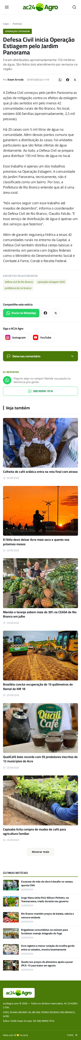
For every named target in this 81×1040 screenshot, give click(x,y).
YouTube (45, 337)
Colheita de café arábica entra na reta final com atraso (40, 472)
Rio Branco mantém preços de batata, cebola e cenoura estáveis (47, 915)
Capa (6, 23)
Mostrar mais (40, 852)
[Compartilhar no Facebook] (67, 80)
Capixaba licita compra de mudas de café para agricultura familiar (34, 831)
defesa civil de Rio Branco (19, 282)
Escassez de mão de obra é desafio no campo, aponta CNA (47, 883)
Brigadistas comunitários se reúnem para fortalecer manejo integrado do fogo (44, 931)
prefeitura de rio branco (18, 288)
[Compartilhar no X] (75, 80)
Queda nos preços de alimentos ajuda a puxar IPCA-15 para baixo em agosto (47, 963)
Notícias (17, 23)
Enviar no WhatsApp (24, 313)
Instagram (19, 337)
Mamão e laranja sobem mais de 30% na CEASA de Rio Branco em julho (39, 614)
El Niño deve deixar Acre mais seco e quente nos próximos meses (36, 542)
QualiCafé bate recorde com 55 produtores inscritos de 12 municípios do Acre (40, 759)
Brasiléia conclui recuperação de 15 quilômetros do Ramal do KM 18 (38, 686)
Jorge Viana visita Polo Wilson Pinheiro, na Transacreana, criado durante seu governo (45, 899)
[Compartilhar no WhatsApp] (60, 80)
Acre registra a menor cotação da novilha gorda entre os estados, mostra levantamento (47, 947)
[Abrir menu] (7, 7)
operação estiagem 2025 (51, 282)
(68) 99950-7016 (43, 391)
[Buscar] (74, 7)
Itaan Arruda (16, 79)
